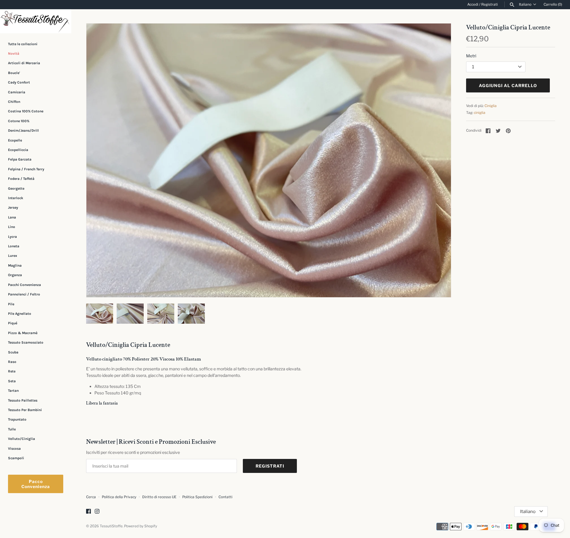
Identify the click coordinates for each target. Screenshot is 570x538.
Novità (13, 53)
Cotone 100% (18, 121)
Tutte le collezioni (22, 44)
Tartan (13, 390)
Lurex (12, 256)
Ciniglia (490, 106)
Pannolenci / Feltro (24, 294)
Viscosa (14, 448)
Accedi (472, 4)
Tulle (12, 429)
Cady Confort (19, 82)
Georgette (16, 188)
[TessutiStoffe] (35, 21)
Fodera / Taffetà (21, 179)
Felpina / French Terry (26, 169)
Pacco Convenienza (35, 484)
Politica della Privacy (119, 497)
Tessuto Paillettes (22, 400)
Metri (471, 55)
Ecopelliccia (18, 150)
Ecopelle (15, 140)
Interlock (15, 198)
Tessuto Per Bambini (25, 410)
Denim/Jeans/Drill (23, 130)
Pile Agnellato (19, 314)
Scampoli (16, 458)
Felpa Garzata (19, 159)
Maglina (15, 265)
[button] (438, 160)
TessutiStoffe (111, 526)
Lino (11, 227)
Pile (11, 304)
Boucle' (14, 73)
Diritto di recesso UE (159, 497)
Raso (12, 362)
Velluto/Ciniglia (21, 439)
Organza (15, 275)
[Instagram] (97, 512)
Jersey (13, 207)
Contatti (225, 497)
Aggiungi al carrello (508, 85)
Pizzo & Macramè (22, 333)
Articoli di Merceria (24, 63)
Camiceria (16, 92)
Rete (11, 371)
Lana (12, 217)
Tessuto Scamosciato (25, 342)
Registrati (489, 4)
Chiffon (14, 102)
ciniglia (479, 113)
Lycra (12, 237)
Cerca (91, 497)
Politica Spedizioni (197, 497)
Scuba (13, 352)
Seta (12, 381)
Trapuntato (17, 419)
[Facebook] (88, 512)
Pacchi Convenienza (24, 285)
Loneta (13, 246)
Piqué (12, 323)
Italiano (525, 4)
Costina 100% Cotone (25, 111)
